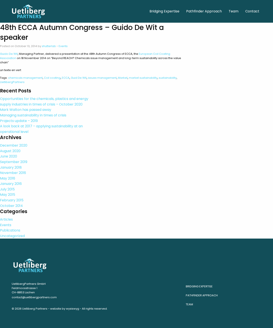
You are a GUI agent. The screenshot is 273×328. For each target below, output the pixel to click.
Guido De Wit (9, 54)
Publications (10, 230)
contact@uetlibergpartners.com (34, 297)
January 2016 (11, 183)
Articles (6, 219)
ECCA (66, 78)
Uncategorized (12, 235)
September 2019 (13, 161)
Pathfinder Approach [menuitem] (204, 11)
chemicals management (25, 78)
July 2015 (7, 189)
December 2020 (13, 145)
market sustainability (143, 78)
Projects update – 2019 (19, 120)
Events (63, 46)
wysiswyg (72, 309)
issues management (102, 78)
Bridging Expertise (199, 286)
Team (189, 304)
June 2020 (8, 156)
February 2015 (11, 200)
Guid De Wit (79, 78)
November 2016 (13, 172)
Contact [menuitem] (252, 11)
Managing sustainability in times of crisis (33, 115)
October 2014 (11, 205)
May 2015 (7, 194)
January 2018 (11, 167)
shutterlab (49, 46)
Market (123, 78)
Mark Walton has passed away (25, 109)
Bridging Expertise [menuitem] (164, 11)
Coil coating (52, 78)
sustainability (168, 78)
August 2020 (10, 150)
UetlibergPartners (12, 82)
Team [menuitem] (233, 11)
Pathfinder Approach (202, 295)
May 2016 (7, 178)
